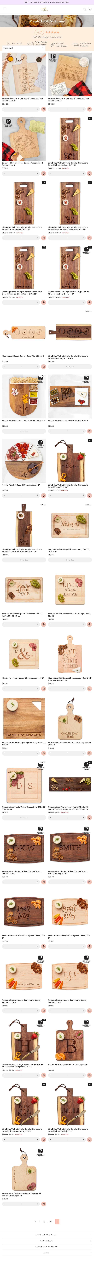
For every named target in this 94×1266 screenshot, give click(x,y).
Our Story (46, 1241)
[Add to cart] (43, 109)
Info (46, 1253)
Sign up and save (46, 1235)
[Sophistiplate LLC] (44, 9)
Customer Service (46, 1247)
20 (51, 1222)
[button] (85, 9)
